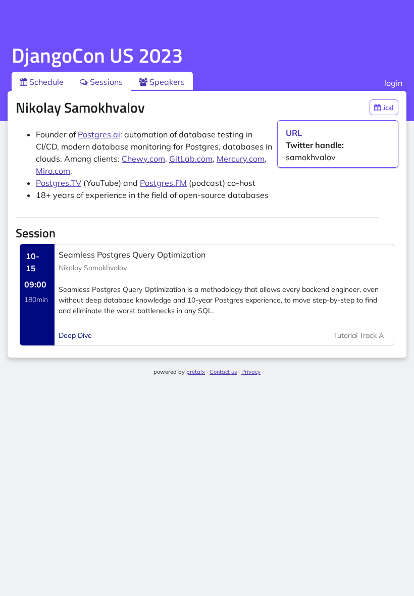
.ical (387, 107)
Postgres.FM (163, 183)
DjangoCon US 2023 (97, 55)
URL (294, 133)
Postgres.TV (58, 183)
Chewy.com (143, 159)
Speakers (166, 82)
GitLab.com (191, 159)
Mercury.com (241, 159)
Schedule (45, 82)
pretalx (195, 371)
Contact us (223, 371)
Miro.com (53, 171)
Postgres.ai (99, 134)
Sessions (105, 82)
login (393, 83)
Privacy (251, 371)
